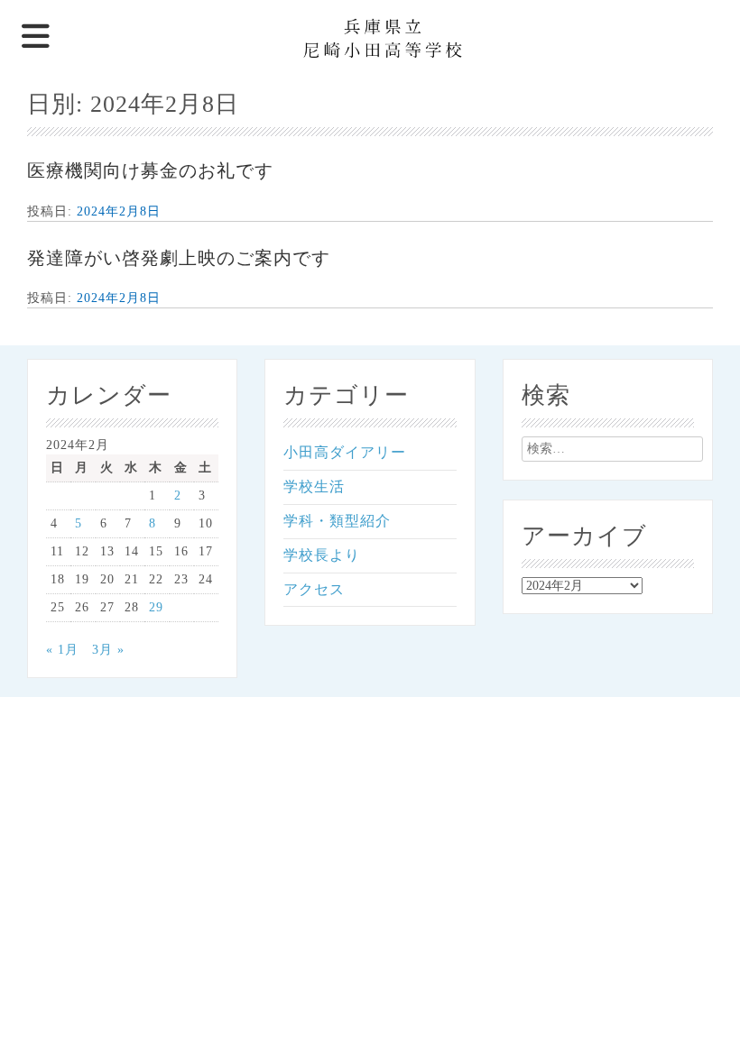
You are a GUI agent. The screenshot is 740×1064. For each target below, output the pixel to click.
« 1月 (62, 649)
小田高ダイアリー (344, 452)
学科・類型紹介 (337, 520)
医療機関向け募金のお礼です (150, 170)
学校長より (321, 555)
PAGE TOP (707, 1016)
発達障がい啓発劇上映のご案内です (178, 258)
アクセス (314, 589)
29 (156, 607)
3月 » (108, 649)
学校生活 (314, 486)
